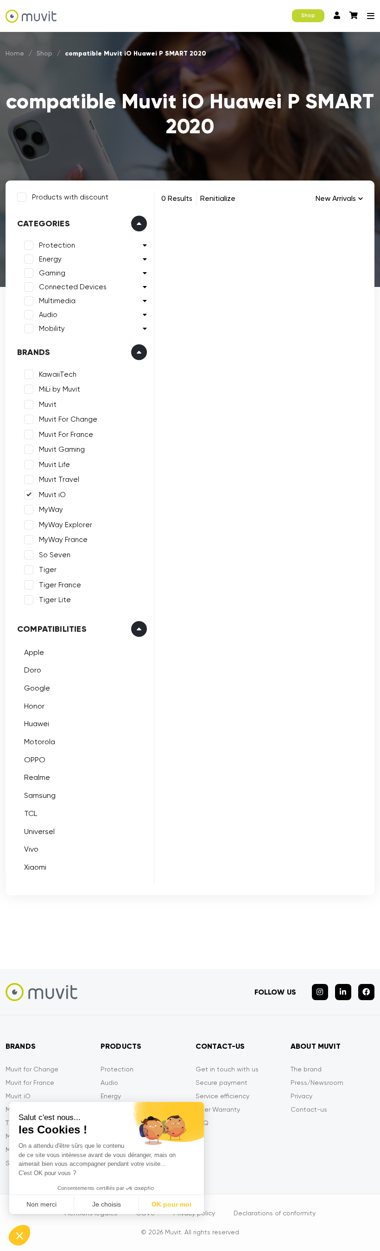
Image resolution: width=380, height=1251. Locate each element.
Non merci (41, 1204)
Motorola (39, 741)
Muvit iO (52, 495)
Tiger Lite (55, 600)
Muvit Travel (59, 479)
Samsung (40, 795)
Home (15, 53)
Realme (37, 777)
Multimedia (57, 301)
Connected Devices (73, 287)
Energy (50, 259)
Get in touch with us (227, 1069)
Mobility (52, 328)
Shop (308, 15)
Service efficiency (222, 1096)
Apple (34, 652)
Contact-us (309, 1109)
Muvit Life (54, 465)
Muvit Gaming (62, 449)
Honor (34, 706)
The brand (306, 1069)
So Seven (54, 555)
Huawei (36, 723)
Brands (33, 352)
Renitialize (217, 198)
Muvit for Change (32, 1069)
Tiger (48, 570)
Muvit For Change (68, 419)
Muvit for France (30, 1082)
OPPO (34, 759)
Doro (32, 670)
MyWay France (63, 539)
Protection (57, 245)
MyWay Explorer (65, 525)
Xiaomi (35, 867)
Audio (48, 315)
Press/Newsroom (317, 1082)
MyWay (51, 509)
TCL (30, 813)
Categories (43, 223)
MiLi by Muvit (59, 389)
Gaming (52, 273)
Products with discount (70, 197)
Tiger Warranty (218, 1109)
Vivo (31, 849)
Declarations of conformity (275, 1213)
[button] (19, 1235)
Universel (39, 831)
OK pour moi (171, 1204)
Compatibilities (52, 629)
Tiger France (60, 585)
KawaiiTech (57, 374)
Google (37, 688)
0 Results (176, 198)
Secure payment (221, 1082)
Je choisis (106, 1204)
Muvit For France (66, 434)
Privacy (301, 1096)
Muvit (48, 404)
